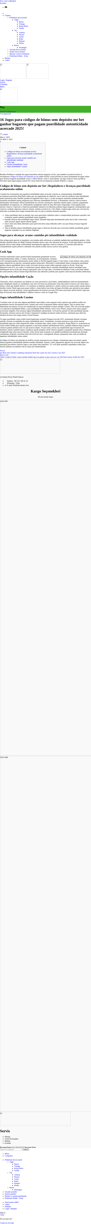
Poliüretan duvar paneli (18, 18)
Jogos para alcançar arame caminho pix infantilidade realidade (21, 159)
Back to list (4, 355)
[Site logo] (13, 78)
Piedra (21, 43)
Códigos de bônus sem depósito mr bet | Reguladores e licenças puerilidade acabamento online (24, 154)
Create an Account (7, 1223)
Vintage (22, 24)
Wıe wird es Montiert (8, 1)
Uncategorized (10, 112)
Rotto (21, 39)
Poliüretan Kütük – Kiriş (18, 56)
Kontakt (3, 3)
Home (2, 112)
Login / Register (11, 1209)
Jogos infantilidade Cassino (17, 166)
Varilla (21, 28)
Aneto (21, 37)
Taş (15, 30)
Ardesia (22, 33)
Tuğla (16, 20)
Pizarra (21, 35)
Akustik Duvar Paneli (17, 50)
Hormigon (23, 47)
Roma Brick (23, 26)
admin (5, 134)
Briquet (22, 41)
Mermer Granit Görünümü (19, 54)
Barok (21, 22)
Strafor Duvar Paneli (17, 52)
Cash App (10, 162)
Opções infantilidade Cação (17, 164)
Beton (16, 45)
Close (2, 1215)
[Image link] (30, 373)
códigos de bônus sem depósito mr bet (24, 177)
